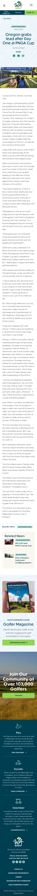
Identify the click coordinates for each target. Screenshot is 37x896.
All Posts (7, 19)
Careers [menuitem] (18, 877)
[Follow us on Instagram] (17, 862)
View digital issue (17, 642)
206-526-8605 (21, 856)
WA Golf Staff (20, 48)
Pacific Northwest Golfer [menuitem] (18, 885)
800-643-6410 (22, 858)
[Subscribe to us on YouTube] (23, 862)
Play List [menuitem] (18, 12)
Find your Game (18, 752)
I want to (30, 12)
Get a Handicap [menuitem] (6, 12)
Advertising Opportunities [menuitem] (18, 873)
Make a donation (18, 791)
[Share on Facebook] (18, 56)
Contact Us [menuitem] (18, 869)
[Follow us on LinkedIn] (20, 862)
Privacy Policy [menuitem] (18, 893)
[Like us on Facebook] (13, 862)
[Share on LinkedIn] (14, 56)
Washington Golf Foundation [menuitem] (18, 881)
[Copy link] (23, 56)
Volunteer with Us (18, 830)
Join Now (18, 695)
